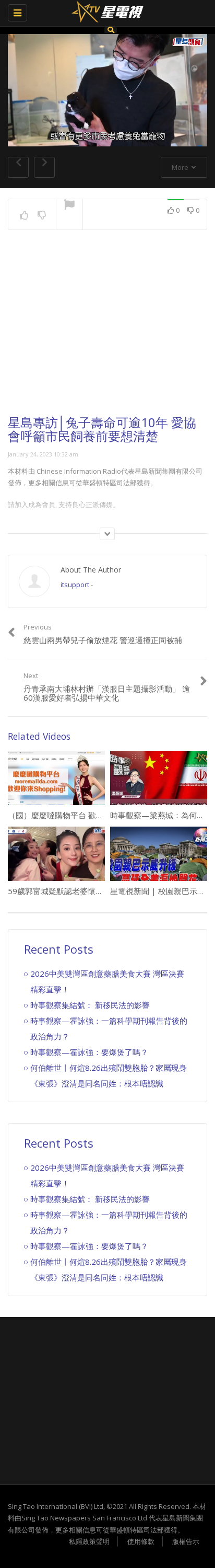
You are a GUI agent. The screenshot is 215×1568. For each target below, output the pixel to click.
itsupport (75, 584)
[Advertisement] (107, 332)
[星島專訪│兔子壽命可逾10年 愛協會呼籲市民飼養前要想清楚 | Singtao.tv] (104, 13)
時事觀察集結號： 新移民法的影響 (90, 1005)
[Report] (69, 205)
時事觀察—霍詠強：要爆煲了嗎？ (89, 1052)
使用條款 (140, 1541)
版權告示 (185, 1541)
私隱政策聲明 (89, 1541)
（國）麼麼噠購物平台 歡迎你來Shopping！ (84, 815)
